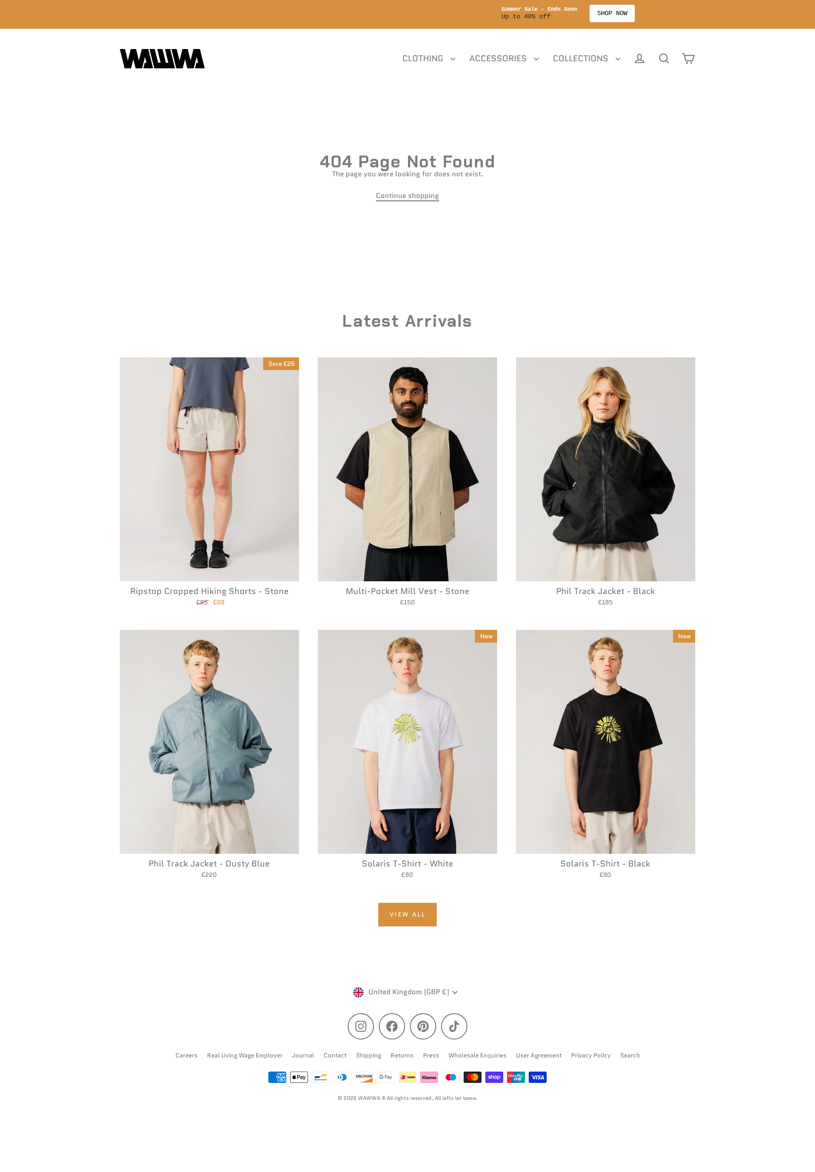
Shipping (368, 1055)
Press (431, 1055)
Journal (303, 1055)
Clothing (424, 58)
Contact (335, 1055)
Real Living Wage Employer (245, 1055)
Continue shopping (407, 195)
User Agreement (539, 1055)
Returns (402, 1055)
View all (408, 914)
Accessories (499, 58)
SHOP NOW (452, 13)
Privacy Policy (591, 1055)
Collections (582, 58)
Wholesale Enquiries (478, 1055)
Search (630, 1055)
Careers (186, 1055)
